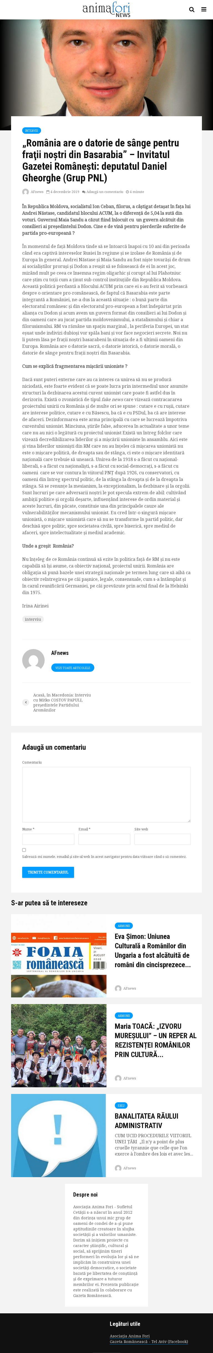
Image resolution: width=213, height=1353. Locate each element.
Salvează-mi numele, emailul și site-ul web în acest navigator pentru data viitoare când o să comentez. (104, 856)
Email (84, 829)
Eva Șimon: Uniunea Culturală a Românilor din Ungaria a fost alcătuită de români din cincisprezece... (153, 950)
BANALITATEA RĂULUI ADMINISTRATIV (146, 1121)
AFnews (37, 191)
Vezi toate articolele (72, 668)
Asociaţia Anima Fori (130, 1336)
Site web (141, 829)
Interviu (31, 131)
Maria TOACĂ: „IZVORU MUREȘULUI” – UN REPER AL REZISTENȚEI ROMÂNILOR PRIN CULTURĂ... (156, 1040)
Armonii (124, 926)
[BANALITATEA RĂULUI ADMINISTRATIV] (58, 1135)
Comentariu (32, 762)
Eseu (121, 1106)
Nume (28, 829)
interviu (33, 619)
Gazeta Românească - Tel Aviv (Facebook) (149, 1341)
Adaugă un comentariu (105, 191)
